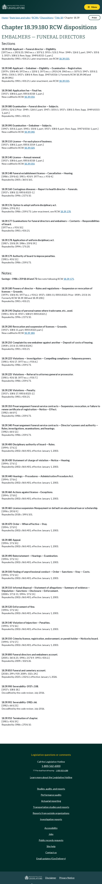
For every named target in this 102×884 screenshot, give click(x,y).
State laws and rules (20, 17)
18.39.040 (29, 131)
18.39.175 (68, 278)
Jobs (51, 834)
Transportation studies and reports (51, 807)
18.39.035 (64, 58)
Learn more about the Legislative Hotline (51, 777)
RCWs (35, 17)
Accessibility (51, 828)
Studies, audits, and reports (51, 788)
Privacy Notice (67, 877)
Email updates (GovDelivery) (51, 858)
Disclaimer (50, 877)
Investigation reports (51, 819)
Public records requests (51, 840)
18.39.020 (29, 147)
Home (5, 17)
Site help (51, 846)
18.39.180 (29, 333)
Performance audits (51, 794)
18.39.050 (29, 96)
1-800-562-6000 (51, 766)
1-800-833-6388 (62, 771)
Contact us (51, 852)
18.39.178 (65, 211)
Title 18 (59, 17)
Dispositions (46, 17)
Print (94, 17)
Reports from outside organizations (51, 813)
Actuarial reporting (51, 801)
